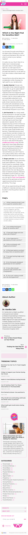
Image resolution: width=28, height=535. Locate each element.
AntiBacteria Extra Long (10, 142)
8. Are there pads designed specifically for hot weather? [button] (13, 263)
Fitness (5, 496)
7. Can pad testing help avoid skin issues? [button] (13, 257)
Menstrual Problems (8, 484)
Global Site (8, 525)
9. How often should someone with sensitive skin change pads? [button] (12, 269)
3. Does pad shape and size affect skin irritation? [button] (13, 233)
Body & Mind (6, 488)
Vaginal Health (7, 476)
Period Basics (6, 468)
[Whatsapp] (13, 47)
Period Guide (7, 27)
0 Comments (7, 38)
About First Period (8, 498)
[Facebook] (3, 47)
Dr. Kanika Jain (11, 43)
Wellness (5, 474)
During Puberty (7, 482)
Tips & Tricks (6, 486)
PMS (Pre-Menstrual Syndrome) (12, 492)
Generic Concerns (8, 490)
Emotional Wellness (8, 466)
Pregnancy (6, 478)
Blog (7, 9)
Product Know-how (8, 494)
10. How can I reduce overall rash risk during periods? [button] (13, 276)
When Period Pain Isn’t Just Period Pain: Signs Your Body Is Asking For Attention (13, 437)
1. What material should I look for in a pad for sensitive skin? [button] (13, 203)
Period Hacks (6, 470)
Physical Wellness (8, 472)
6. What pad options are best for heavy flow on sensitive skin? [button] (13, 251)
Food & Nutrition (7, 500)
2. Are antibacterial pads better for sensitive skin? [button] (12, 227)
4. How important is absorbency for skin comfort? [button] (12, 239)
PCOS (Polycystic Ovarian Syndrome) (13, 480)
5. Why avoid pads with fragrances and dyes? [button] (11, 245)
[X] (7, 47)
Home (2, 9)
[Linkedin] (10, 47)
